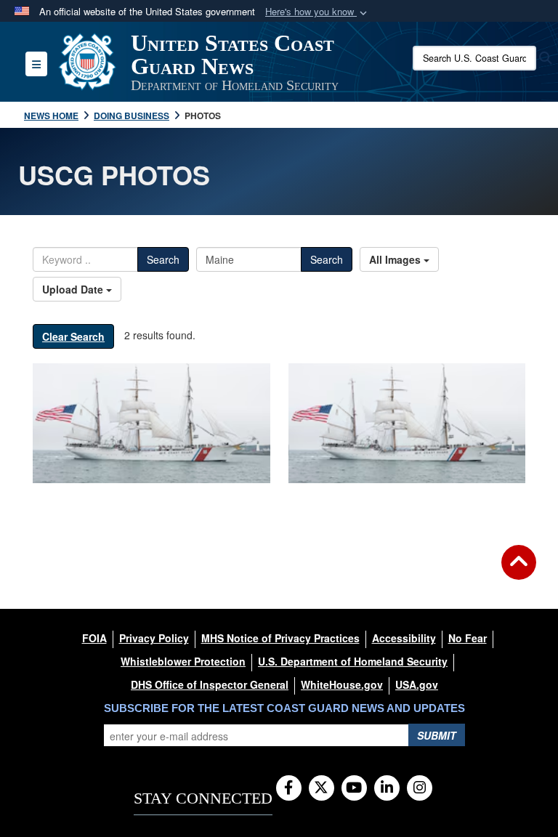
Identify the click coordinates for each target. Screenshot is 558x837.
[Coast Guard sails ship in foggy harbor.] (151, 423)
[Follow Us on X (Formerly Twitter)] (321, 788)
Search (163, 259)
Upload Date (74, 289)
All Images (396, 259)
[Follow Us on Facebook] (289, 788)
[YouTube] (354, 788)
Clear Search (73, 336)
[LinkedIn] (387, 788)
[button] (317, 12)
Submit (436, 735)
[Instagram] (419, 788)
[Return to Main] (518, 571)
